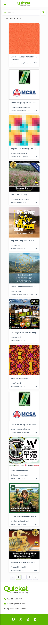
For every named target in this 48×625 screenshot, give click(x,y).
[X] (20, 619)
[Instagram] (28, 619)
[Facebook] (13, 619)
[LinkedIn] (35, 619)
